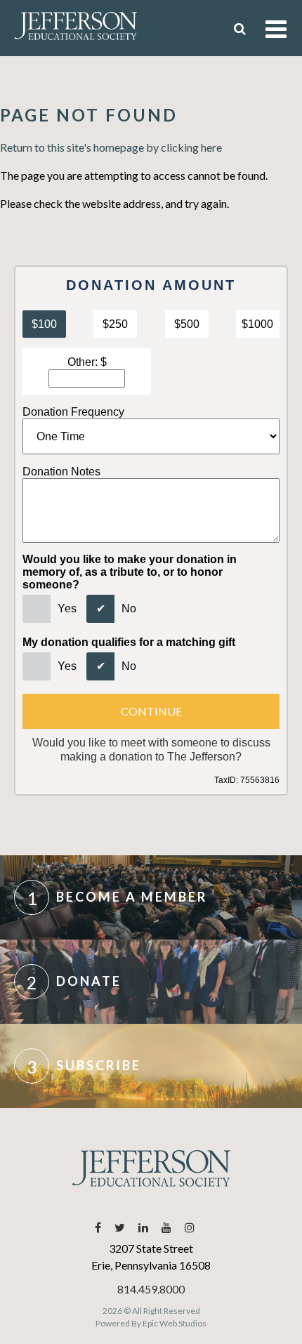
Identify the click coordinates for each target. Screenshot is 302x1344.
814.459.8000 (151, 1289)
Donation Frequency (73, 412)
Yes (67, 608)
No (129, 608)
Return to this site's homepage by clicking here (111, 147)
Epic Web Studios (174, 1323)
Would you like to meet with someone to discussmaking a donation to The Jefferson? (151, 749)
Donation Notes (61, 471)
